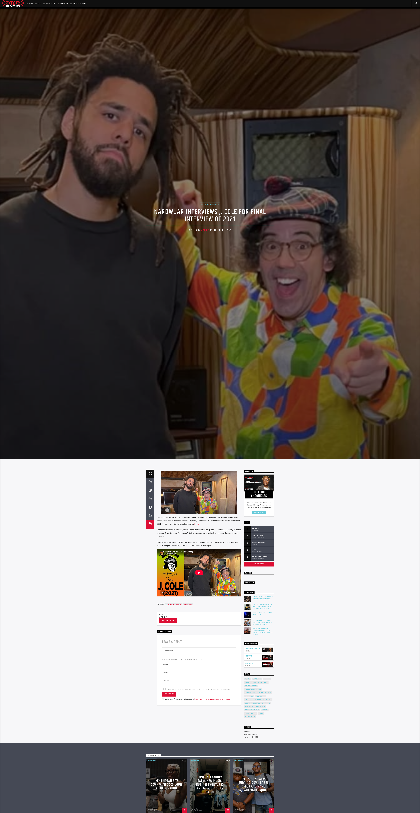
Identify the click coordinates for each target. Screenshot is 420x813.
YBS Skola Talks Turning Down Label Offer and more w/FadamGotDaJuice (262, 622)
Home (31, 3)
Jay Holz (205, 230)
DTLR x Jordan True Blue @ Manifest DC (262, 614)
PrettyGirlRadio (252, 710)
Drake (247, 682)
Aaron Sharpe (152, 809)
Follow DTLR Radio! (79, 3)
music (267, 703)
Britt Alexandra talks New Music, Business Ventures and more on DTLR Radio (263, 607)
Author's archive (168, 620)
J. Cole (196, 524)
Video (261, 713)
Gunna (268, 693)
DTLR (254, 682)
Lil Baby (248, 699)
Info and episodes (259, 512)
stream (265, 710)
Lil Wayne (267, 699)
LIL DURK (257, 699)
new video (260, 706)
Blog (39, 3)
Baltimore (256, 679)
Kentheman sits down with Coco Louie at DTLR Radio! (263, 598)
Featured (204, 205)
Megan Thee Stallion (254, 703)
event (247, 686)
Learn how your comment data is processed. (212, 699)
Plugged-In (249, 663)
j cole (178, 604)
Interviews (214, 205)
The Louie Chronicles (252, 648)
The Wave (248, 656)
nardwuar (188, 604)
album (247, 679)
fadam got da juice (253, 689)
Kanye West (260, 696)
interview (169, 604)
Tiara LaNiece (250, 713)
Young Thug (250, 717)
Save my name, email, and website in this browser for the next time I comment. (199, 689)
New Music (249, 706)
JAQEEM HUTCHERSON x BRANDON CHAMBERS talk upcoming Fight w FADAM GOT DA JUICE (263, 631)
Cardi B (266, 679)
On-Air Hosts (50, 3)
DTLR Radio (263, 682)
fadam (254, 686)
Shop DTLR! (64, 3)
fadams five (250, 693)
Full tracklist (259, 564)
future (260, 693)
